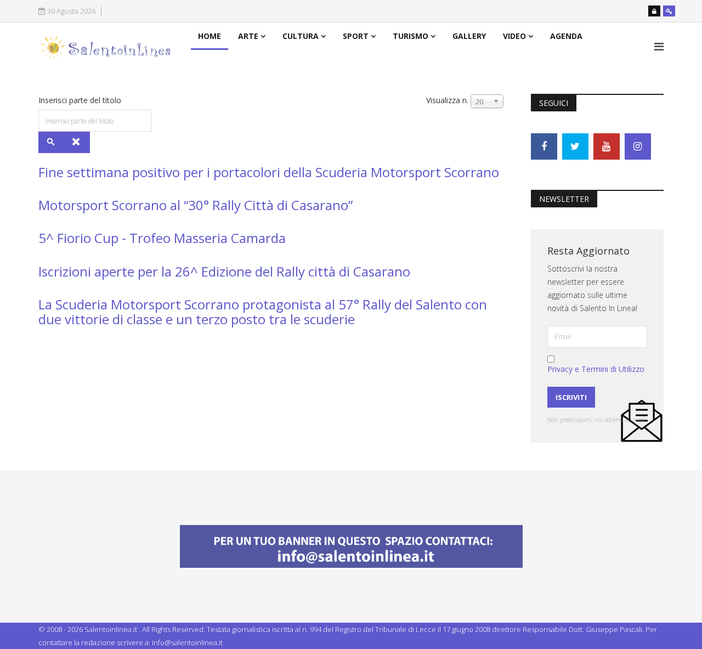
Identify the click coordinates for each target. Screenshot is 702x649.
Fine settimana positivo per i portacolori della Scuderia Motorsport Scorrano (268, 172)
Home (209, 36)
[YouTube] (606, 146)
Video (514, 36)
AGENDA (566, 36)
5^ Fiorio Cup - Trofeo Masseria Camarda (162, 238)
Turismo (410, 36)
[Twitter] (575, 146)
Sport (356, 36)
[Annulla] (76, 142)
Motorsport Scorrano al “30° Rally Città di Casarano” (195, 205)
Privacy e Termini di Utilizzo (595, 369)
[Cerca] (51, 142)
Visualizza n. (447, 100)
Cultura (300, 36)
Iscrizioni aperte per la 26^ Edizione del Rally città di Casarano (224, 271)
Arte (248, 36)
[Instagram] (638, 146)
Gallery (469, 36)
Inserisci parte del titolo (80, 100)
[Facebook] (544, 146)
